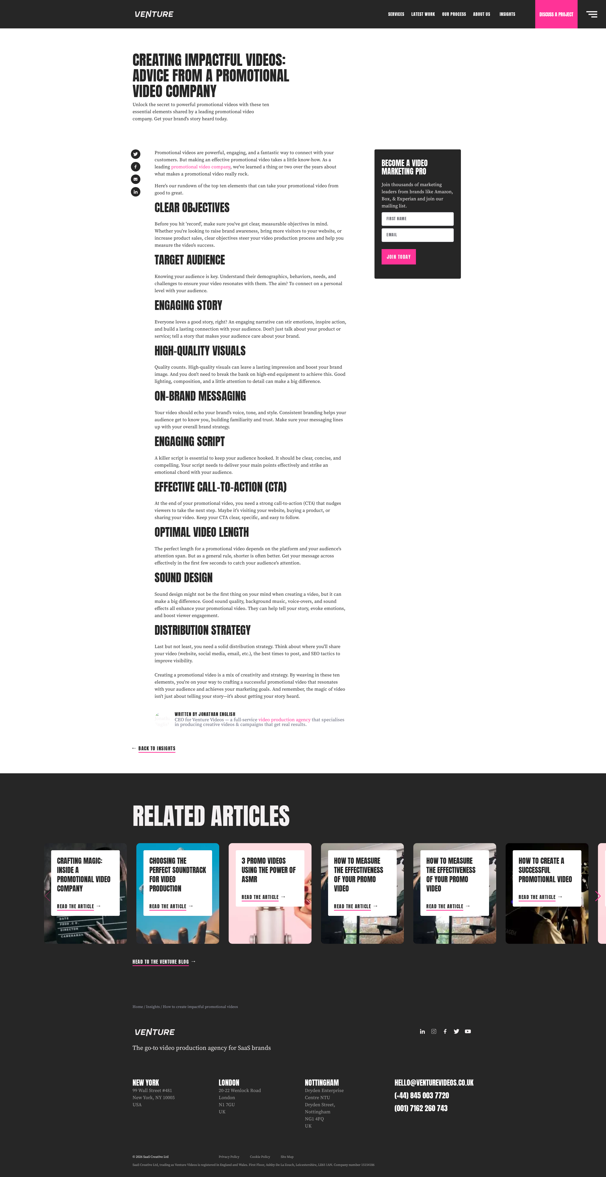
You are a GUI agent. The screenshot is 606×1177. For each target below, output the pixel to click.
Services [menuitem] (396, 14)
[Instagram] (433, 1031)
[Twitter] (456, 1031)
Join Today (399, 256)
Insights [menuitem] (507, 14)
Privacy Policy (229, 1157)
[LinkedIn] (422, 1031)
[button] (598, 896)
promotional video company (200, 167)
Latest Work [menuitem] (423, 14)
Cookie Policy (260, 1157)
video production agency (284, 720)
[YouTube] (467, 1031)
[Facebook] (445, 1031)
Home (138, 1006)
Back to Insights (156, 748)
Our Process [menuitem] (454, 14)
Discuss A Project (556, 14)
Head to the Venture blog (161, 961)
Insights (153, 1006)
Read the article (75, 906)
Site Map (287, 1157)
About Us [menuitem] (481, 14)
